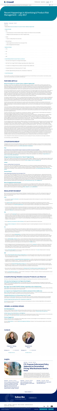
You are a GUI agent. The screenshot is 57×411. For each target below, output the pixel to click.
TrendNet (31, 241)
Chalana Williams (7, 287)
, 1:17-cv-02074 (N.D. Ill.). (30, 186)
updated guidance (18, 234)
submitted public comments (12, 238)
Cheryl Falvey (12, 282)
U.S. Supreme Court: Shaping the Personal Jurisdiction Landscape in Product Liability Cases (23, 291)
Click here (11, 210)
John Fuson (9, 318)
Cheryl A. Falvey (11, 346)
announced (14, 213)
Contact (5, 404)
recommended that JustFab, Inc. (13, 271)
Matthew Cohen (17, 282)
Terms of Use (14, 404)
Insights (47, 2)
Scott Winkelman (7, 282)
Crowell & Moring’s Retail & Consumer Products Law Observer (15, 58)
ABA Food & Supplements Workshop (24, 321)
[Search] (52, 2)
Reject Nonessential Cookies (43, 409)
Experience (43, 2)
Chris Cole (5, 301)
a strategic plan (13, 223)
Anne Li (17, 310)
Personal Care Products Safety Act (45, 99)
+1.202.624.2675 (16, 350)
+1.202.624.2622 (33, 350)
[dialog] (28, 409)
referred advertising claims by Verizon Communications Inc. (17, 254)
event (38, 249)
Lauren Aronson (13, 296)
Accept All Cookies (51, 409)
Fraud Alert (12, 405)
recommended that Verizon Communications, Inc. (22, 259)
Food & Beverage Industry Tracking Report (26, 145)
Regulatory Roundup (8, 47)
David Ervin (28, 346)
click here (17, 315)
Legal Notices (6, 405)
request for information (15, 199)
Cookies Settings (36, 409)
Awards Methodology (29, 404)
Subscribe (9, 404)
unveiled (9, 223)
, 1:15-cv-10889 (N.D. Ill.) (33, 180)
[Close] (55, 409)
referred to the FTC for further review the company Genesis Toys (34, 268)
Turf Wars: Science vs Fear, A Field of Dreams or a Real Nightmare (14, 313)
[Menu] (50, 2)
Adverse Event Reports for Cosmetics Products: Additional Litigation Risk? (22, 26)
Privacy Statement (21, 404)
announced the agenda (11, 249)
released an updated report (18, 204)
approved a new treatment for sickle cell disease (16, 221)
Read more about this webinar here (42, 311)
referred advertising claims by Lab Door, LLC (19, 263)
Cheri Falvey (10, 314)
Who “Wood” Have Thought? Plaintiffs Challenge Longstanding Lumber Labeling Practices (22, 286)
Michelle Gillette (10, 321)
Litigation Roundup (8, 29)
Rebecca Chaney (7, 292)
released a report (9, 202)
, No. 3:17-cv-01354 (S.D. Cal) (33, 160)
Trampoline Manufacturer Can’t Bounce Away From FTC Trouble (17, 295)
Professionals (37, 2)
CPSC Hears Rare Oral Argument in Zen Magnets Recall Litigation (17, 281)
